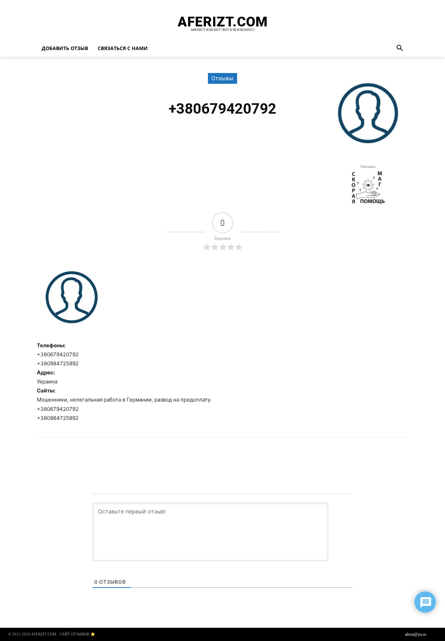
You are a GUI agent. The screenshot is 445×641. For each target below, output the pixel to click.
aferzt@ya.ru (415, 634)
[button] (399, 48)
